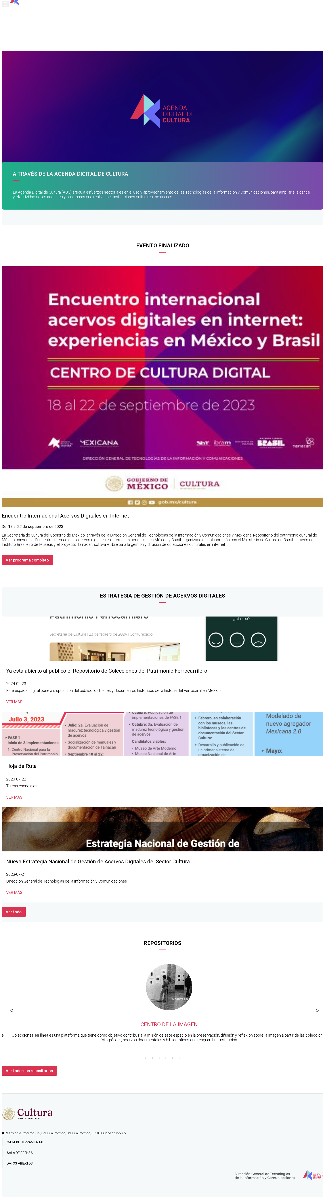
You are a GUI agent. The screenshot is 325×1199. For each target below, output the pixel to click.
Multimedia (16, 43)
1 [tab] (146, 1058)
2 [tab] (152, 1058)
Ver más (14, 701)
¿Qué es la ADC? (20, 10)
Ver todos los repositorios (29, 1070)
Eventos (14, 37)
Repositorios (18, 30)
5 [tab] (172, 1058)
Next (315, 1009)
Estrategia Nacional (25, 23)
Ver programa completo (27, 560)
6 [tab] (179, 1058)
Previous (9, 1009)
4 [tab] (166, 1058)
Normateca (16, 17)
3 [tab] (159, 1058)
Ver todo (14, 912)
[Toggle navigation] (5, 4)
